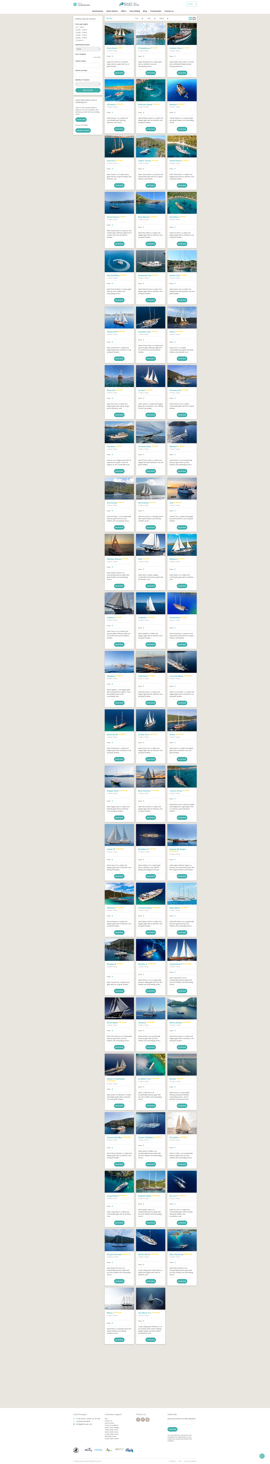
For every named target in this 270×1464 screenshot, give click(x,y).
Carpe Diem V (180, 964)
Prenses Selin (148, 446)
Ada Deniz (146, 676)
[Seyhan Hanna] (119, 545)
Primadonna (148, 48)
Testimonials (155, 11)
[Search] (177, 11)
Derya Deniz (116, 217)
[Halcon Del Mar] (119, 1123)
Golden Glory (179, 48)
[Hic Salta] (182, 1123)
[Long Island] (119, 1182)
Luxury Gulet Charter (112, 1439)
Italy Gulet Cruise (110, 1436)
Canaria (146, 1022)
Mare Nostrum (180, 1254)
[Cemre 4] (119, 603)
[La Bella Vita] (150, 1065)
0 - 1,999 (80, 27)
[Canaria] (150, 1008)
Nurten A (147, 964)
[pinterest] (143, 1419)
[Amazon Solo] (150, 318)
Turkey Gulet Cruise (111, 1430)
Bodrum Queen (148, 104)
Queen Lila (178, 275)
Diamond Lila (148, 275)
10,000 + (80, 40)
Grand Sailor (179, 160)
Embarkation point (82, 45)
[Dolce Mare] (119, 1008)
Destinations (97, 11)
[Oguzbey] (119, 662)
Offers (123, 11)
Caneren (114, 446)
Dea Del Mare (117, 275)
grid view (190, 18)
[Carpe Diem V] (182, 950)
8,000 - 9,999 (82, 38)
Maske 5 (177, 446)
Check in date (80, 61)
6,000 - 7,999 (82, 35)
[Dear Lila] (119, 376)
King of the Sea (118, 1254)
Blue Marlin (147, 217)
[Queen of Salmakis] (119, 1065)
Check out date (81, 70)
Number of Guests (82, 80)
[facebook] (138, 1419)
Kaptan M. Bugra (177, 850)
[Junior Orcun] (182, 777)
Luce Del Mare (180, 676)
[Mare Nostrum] (182, 1240)
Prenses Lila (178, 390)
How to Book (109, 1423)
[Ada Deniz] (150, 662)
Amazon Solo (148, 331)
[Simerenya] (182, 603)
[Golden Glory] (182, 34)
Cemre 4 (114, 617)
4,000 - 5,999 (82, 32)
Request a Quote (83, 130)
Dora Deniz (115, 48)
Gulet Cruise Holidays (112, 1427)
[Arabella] (150, 603)
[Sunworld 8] (119, 318)
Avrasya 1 (115, 104)
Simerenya (178, 617)
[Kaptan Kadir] (150, 1182)
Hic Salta (178, 1137)
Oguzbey (114, 676)
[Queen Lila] (182, 261)
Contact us (169, 11)
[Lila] (182, 489)
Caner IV (115, 849)
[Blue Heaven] (150, 777)
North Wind (148, 1254)
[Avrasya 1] (119, 90)
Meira (114, 1313)
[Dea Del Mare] (119, 261)
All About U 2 (149, 1313)
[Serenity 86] (119, 720)
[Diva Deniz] (150, 489)
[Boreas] (182, 1065)
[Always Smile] (150, 894)
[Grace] (182, 720)
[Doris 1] (182, 318)
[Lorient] (150, 376)
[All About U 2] (150, 1299)
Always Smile (149, 908)
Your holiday (134, 11)
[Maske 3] (182, 90)
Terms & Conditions (111, 1425)
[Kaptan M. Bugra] (182, 835)
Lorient (145, 390)
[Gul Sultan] (119, 489)
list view (194, 18)
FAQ (106, 1419)
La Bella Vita (148, 1078)
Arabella (146, 617)
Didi (143, 559)
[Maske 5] (182, 432)
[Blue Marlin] (150, 203)
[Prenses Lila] (182, 376)
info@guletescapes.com (84, 1424)
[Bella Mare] (182, 894)
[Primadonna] (150, 34)
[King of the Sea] (119, 1240)
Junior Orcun (179, 790)
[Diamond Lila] (150, 261)
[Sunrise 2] (119, 146)
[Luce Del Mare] (182, 662)
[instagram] (147, 1419)
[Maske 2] (182, 545)
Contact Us (108, 1421)
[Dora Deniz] (119, 34)
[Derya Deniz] (119, 203)
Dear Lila (115, 390)
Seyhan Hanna (118, 559)
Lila (175, 502)
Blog (145, 11)
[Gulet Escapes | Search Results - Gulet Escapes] (129, 4)
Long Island (117, 1196)
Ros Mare (177, 217)
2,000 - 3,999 (82, 30)
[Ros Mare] (182, 203)
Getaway (115, 908)
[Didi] (150, 545)
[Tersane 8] (119, 950)
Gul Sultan (115, 502)
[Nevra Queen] (182, 1008)
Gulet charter (112, 11)
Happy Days (117, 790)
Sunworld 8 (116, 331)
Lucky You (147, 734)
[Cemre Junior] (150, 146)
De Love (177, 1196)
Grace (176, 734)
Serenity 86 (116, 734)
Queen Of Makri (150, 1137)
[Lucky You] (150, 720)
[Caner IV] (119, 835)
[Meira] (119, 1299)
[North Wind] (150, 1240)
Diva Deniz (147, 502)
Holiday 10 (147, 849)
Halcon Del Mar (119, 1137)
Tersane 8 (115, 964)
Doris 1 (176, 331)
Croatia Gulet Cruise (111, 1434)
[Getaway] (119, 894)
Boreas (176, 1078)
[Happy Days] (119, 777)
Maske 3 (177, 104)
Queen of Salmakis (116, 1079)
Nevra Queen (180, 1022)
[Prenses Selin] (150, 432)
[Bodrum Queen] (150, 90)
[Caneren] (119, 432)
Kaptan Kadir (149, 1196)
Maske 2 (177, 559)
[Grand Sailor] (182, 146)
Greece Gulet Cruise (111, 1432)
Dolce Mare (117, 1022)
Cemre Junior (148, 160)
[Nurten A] (150, 950)
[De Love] (182, 1182)
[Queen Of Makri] (150, 1123)
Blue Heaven (148, 790)
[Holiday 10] (150, 835)
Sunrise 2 (115, 160)
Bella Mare (179, 908)
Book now (119, 73)
